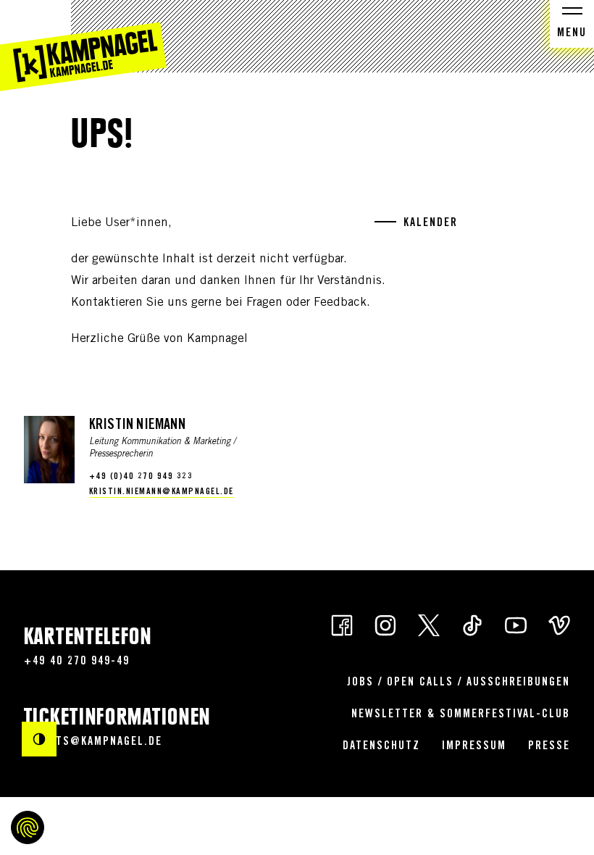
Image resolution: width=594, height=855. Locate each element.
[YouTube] (516, 624)
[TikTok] (472, 624)
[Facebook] (342, 624)
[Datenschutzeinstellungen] (27, 827)
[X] (429, 624)
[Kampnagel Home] (83, 45)
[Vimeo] (559, 624)
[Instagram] (385, 624)
